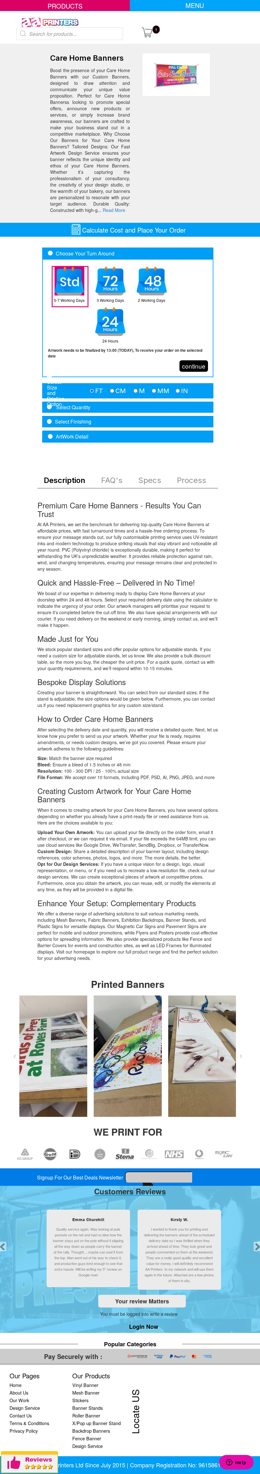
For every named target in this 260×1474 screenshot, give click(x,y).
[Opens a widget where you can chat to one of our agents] (236, 1463)
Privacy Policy (24, 1430)
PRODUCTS (65, 5)
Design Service (25, 1407)
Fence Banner (86, 1438)
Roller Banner (86, 1415)
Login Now (143, 1326)
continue (193, 366)
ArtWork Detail (72, 436)
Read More (114, 210)
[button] (14, 1056)
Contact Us (21, 1415)
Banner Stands (87, 1407)
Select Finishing (73, 422)
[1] (147, 32)
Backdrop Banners (91, 1430)
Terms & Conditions (29, 1423)
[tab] (127, 390)
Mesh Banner (86, 1392)
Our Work (19, 1400)
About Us (19, 1392)
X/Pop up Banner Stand (96, 1423)
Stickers (80, 1400)
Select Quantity (72, 407)
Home (16, 1385)
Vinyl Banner (85, 1385)
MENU (194, 5)
